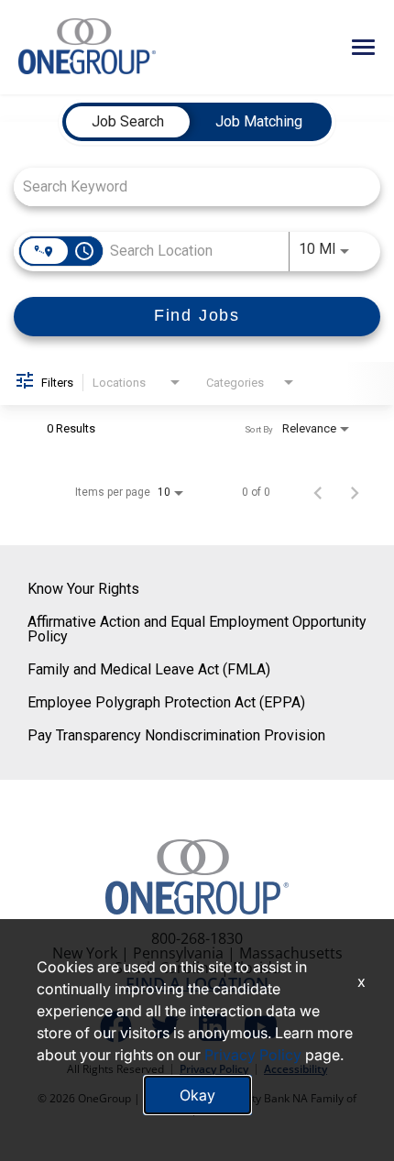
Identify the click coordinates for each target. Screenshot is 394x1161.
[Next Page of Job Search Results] (354, 492)
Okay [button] (197, 1095)
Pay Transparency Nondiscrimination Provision (176, 735)
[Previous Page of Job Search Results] (318, 492)
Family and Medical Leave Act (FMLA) (148, 669)
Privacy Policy (252, 1055)
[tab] (128, 121)
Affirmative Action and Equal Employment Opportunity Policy (197, 629)
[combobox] (188, 186)
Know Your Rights (83, 588)
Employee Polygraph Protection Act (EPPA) (166, 702)
